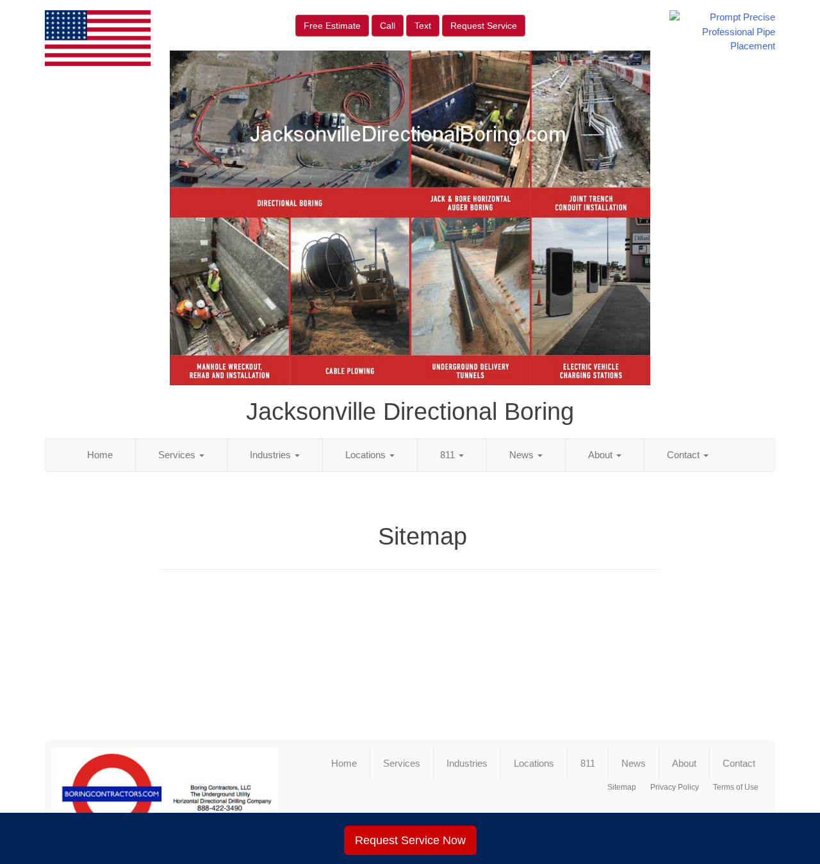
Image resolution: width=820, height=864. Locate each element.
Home (100, 454)
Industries (271, 454)
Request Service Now (410, 840)
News (522, 454)
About (601, 454)
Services (178, 454)
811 (448, 454)
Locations (366, 454)
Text (422, 25)
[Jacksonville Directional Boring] (165, 794)
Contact (684, 454)
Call (387, 25)
